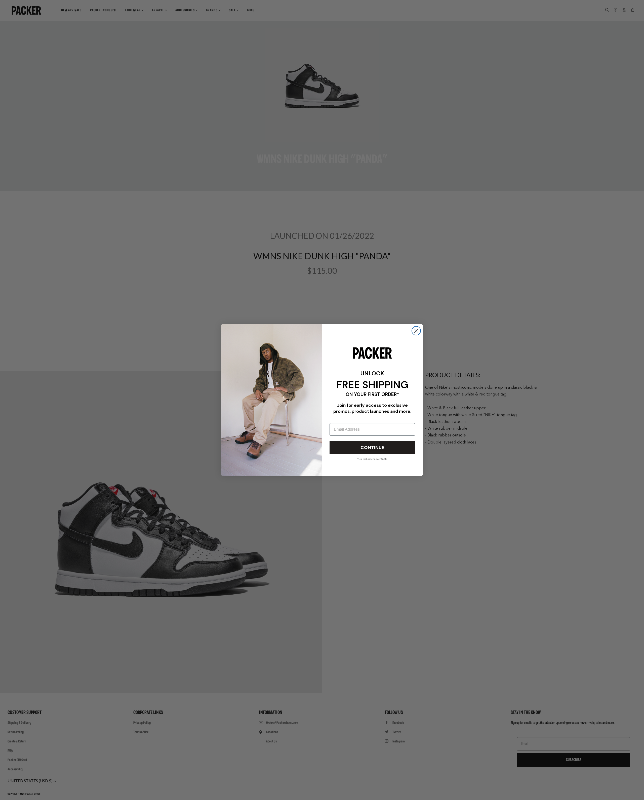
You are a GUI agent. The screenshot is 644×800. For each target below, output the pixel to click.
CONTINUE (372, 448)
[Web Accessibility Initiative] (2, 794)
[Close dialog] (416, 330)
